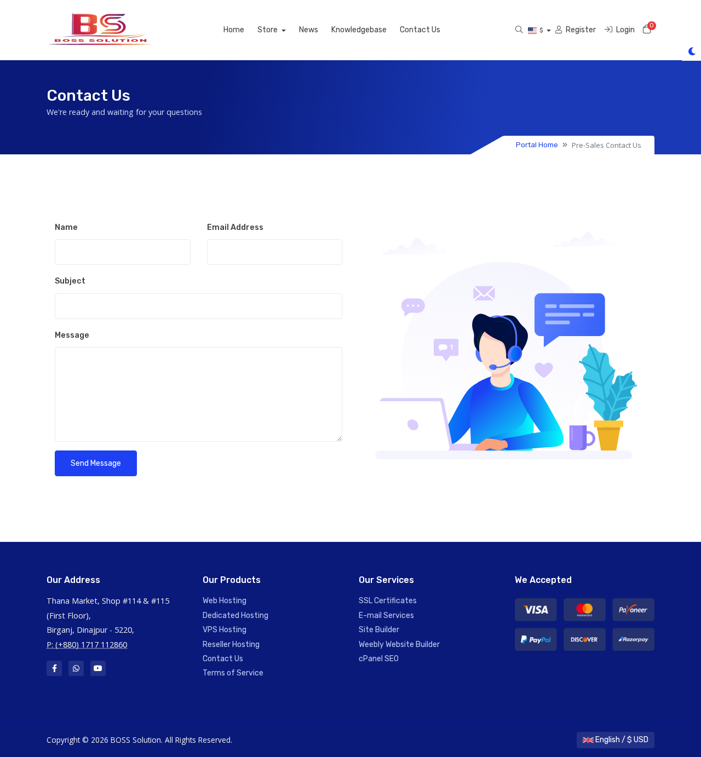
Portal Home (537, 145)
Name (66, 227)
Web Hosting (224, 600)
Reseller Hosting (231, 644)
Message (72, 335)
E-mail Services (386, 615)
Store (268, 29)
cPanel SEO (379, 658)
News (308, 29)
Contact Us (420, 29)
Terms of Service (233, 673)
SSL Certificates (388, 600)
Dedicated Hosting (235, 615)
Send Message (96, 463)
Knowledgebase (359, 29)
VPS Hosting (224, 629)
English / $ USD (621, 739)
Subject (70, 281)
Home (233, 29)
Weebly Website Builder (399, 644)
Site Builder (379, 629)
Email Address (235, 227)
